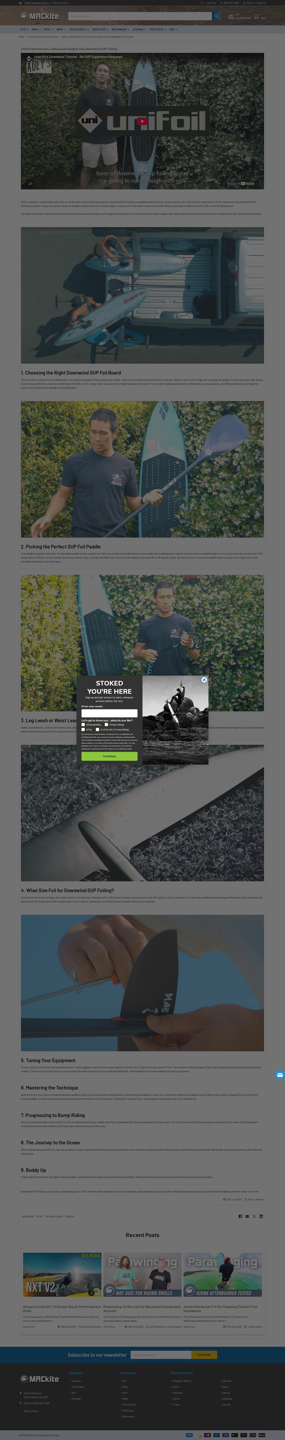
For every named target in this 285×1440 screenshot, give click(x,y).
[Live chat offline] (280, 1075)
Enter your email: (92, 706)
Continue (109, 756)
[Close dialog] (204, 680)
